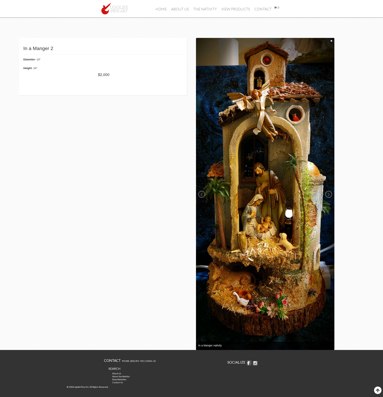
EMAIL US (151, 361)
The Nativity (205, 9)
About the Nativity (121, 376)
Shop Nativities (119, 379)
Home (161, 9)
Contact (263, 9)
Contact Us (117, 382)
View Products (235, 9)
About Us (180, 9)
